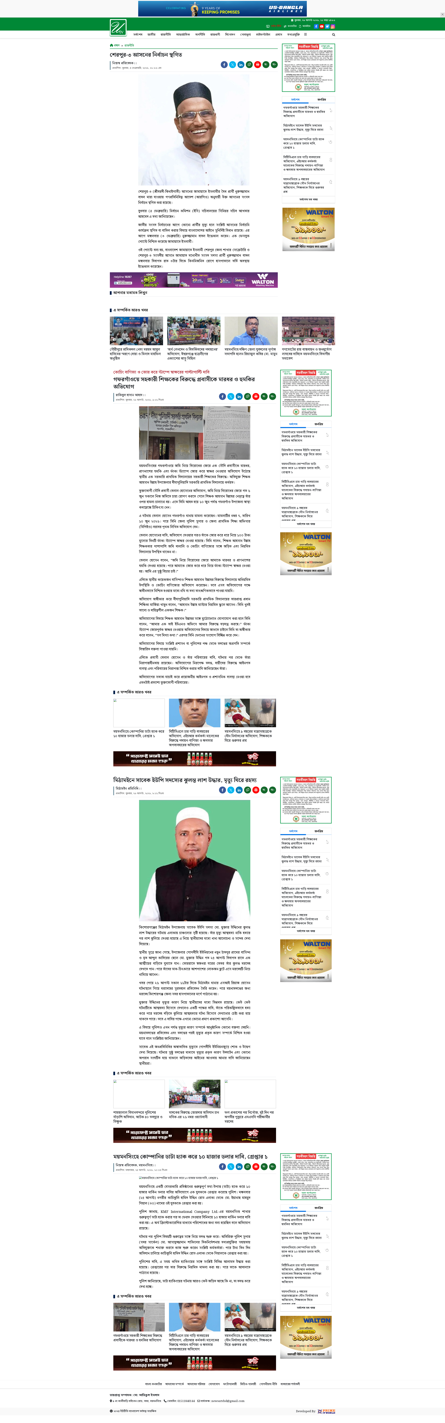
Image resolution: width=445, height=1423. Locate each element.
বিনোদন (230, 34)
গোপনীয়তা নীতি (268, 1384)
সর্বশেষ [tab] (295, 100)
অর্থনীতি (200, 34)
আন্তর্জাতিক (183, 34)
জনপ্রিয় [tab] (322, 100)
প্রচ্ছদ (116, 45)
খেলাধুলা (245, 34)
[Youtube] (321, 26)
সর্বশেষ (137, 34)
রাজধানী (215, 34)
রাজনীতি (166, 34)
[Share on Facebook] (224, 64)
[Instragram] (333, 26)
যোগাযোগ (214, 1384)
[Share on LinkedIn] (240, 64)
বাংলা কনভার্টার (153, 1384)
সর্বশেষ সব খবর (309, 199)
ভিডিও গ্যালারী (248, 1384)
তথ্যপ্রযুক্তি (293, 34)
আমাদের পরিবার (196, 1384)
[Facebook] (316, 26)
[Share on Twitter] (232, 64)
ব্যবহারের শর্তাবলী (290, 1384)
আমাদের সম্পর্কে (174, 1384)
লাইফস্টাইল (263, 34)
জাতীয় (151, 34)
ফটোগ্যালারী (230, 1384)
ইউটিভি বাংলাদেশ (129, 1411)
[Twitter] (327, 26)
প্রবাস (278, 34)
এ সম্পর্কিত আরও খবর (130, 310)
